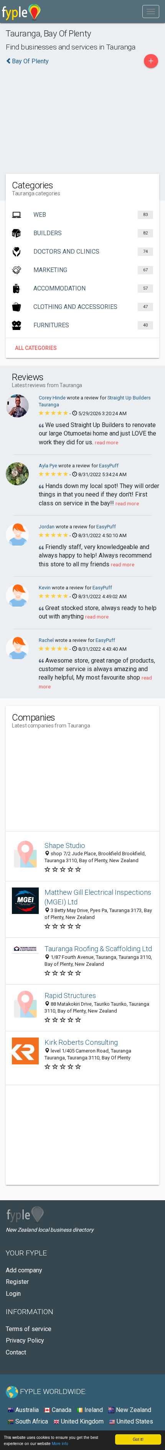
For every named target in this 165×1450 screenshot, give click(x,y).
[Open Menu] (150, 11)
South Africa (31, 1421)
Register (17, 1281)
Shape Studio (65, 845)
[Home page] (21, 11)
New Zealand (132, 1410)
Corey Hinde (53, 398)
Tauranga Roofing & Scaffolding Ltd (98, 949)
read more (106, 442)
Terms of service (28, 1329)
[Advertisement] (82, 119)
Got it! (138, 1439)
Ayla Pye (48, 465)
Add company (24, 1270)
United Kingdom (81, 1421)
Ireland (93, 1410)
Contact (16, 1352)
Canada (60, 1410)
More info (60, 1443)
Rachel (47, 640)
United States (134, 1421)
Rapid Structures (70, 995)
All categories (36, 348)
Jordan (47, 527)
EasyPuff (109, 465)
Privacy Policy (25, 1340)
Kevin (45, 588)
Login (13, 1293)
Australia (26, 1410)
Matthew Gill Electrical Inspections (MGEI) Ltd (98, 897)
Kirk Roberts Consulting (81, 1042)
